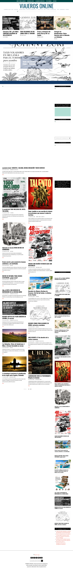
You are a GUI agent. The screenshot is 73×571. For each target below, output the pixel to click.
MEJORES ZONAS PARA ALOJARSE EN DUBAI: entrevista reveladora (38, 324)
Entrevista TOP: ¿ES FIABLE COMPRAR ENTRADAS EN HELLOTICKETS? (10, 33)
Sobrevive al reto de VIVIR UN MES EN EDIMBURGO (13, 249)
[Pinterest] (63, 6)
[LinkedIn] (65, 6)
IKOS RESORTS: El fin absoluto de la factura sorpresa (38, 338)
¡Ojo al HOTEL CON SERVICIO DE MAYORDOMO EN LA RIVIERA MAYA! (12, 291)
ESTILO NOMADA (48, 1)
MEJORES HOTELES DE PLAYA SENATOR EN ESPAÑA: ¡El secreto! (14, 317)
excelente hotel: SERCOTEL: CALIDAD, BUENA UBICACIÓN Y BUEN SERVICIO (23, 168)
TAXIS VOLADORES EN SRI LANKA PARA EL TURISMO (27, 32)
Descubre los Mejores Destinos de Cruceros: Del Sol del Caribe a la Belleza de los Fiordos (39, 293)
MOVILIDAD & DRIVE (30, 1)
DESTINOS (54, 1)
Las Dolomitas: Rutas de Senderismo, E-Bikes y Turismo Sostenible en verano (13, 345)
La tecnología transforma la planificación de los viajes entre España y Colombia (14, 374)
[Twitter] (60, 6)
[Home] (70, 6)
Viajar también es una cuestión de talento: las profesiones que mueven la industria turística (40, 213)
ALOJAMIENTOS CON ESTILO (39, 1)
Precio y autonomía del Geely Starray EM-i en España (43, 33)
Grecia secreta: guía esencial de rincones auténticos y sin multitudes (14, 263)
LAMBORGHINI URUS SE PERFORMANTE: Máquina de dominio (39, 377)
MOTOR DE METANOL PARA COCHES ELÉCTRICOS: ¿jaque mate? (12, 277)
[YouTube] (67, 6)
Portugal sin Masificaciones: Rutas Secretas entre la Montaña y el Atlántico (61, 34)
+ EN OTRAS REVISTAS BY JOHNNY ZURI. (63, 529)
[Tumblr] (68, 6)
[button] (69, 138)
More (3, 174)
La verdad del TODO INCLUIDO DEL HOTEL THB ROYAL (13, 210)
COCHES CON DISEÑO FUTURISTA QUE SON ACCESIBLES (40, 265)
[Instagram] (62, 6)
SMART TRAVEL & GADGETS (21, 1)
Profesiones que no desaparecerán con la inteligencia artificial (60, 543)
